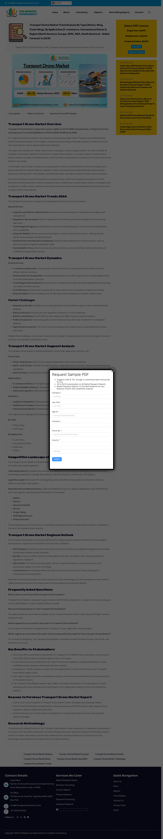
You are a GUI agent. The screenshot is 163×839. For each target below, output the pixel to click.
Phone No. (57, 431)
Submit (57, 459)
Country (56, 440)
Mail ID (55, 412)
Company (56, 421)
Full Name (56, 393)
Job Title (56, 402)
